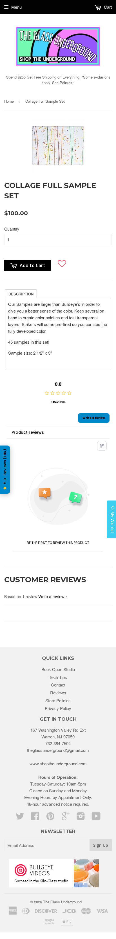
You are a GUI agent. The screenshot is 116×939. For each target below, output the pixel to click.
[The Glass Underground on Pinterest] (50, 818)
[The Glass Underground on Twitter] (20, 818)
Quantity (11, 229)
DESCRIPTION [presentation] (21, 294)
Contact (58, 685)
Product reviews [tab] (28, 432)
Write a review (93, 418)
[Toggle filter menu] (102, 446)
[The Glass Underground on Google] (65, 818)
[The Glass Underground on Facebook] (35, 818)
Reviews (58, 692)
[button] (62, 262)
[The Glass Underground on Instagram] (81, 818)
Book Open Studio (58, 669)
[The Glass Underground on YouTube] (96, 818)
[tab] (21, 293)
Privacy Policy (58, 708)
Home (9, 101)
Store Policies (58, 700)
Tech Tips (58, 677)
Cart (107, 7)
